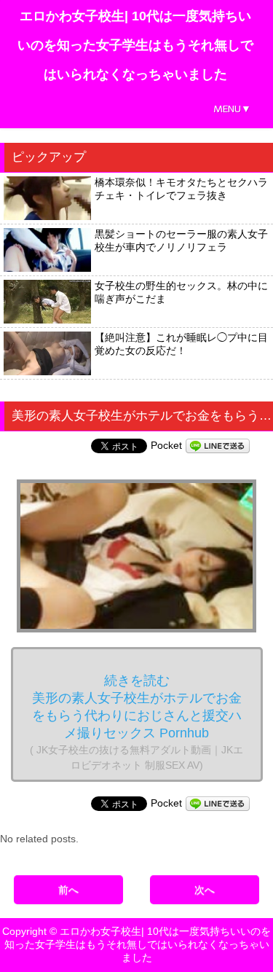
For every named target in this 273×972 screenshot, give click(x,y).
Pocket (166, 445)
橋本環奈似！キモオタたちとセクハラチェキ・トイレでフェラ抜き (181, 188)
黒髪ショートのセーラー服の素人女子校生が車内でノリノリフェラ (181, 240)
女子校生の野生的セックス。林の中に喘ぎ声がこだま (181, 292)
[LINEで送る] (218, 445)
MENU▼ (232, 109)
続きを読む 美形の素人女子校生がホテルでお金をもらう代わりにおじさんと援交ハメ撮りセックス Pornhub (136, 722)
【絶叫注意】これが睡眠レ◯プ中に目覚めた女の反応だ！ (181, 344)
